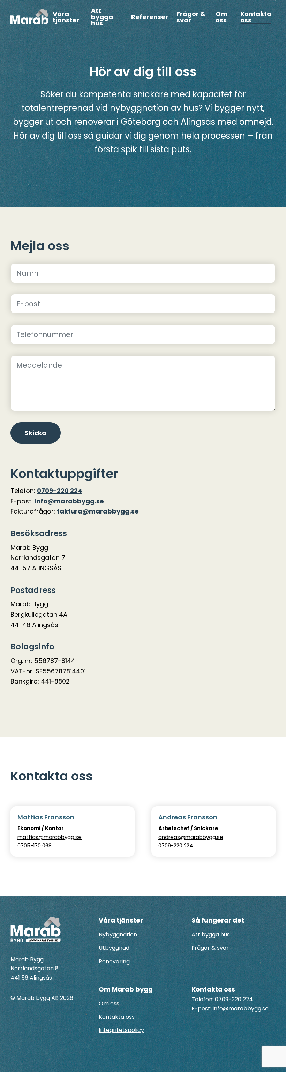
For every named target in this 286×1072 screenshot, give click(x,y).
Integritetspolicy (121, 1030)
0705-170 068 (34, 845)
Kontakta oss (255, 17)
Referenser (149, 17)
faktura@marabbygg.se (98, 511)
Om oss (221, 17)
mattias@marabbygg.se (49, 837)
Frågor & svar (190, 17)
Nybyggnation (118, 935)
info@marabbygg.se (69, 501)
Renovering (114, 961)
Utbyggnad (114, 948)
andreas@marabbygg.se (190, 837)
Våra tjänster (66, 17)
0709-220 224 (59, 490)
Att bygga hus (102, 18)
